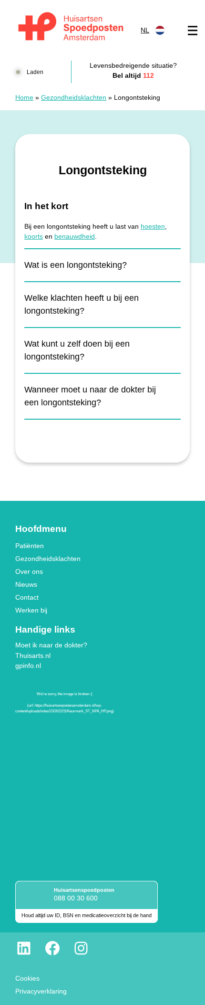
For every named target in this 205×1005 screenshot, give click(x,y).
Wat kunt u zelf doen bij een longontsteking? (77, 350)
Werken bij (31, 610)
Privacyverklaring (41, 991)
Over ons (29, 571)
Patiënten (29, 546)
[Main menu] (192, 30)
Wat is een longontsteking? (75, 265)
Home (24, 97)
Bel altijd (133, 75)
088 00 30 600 (76, 898)
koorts (33, 236)
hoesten (153, 226)
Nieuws (26, 584)
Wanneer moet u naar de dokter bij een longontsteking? (90, 396)
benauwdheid (74, 236)
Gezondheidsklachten (73, 97)
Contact (27, 597)
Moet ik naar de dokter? (51, 645)
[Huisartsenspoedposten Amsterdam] (71, 28)
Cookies (27, 978)
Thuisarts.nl (33, 655)
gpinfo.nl (28, 665)
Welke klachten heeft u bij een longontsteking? (81, 304)
